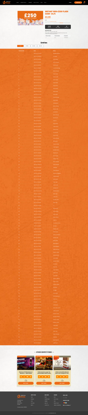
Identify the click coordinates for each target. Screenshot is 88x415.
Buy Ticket (25, 383)
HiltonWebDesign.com (52, 413)
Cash (32, 397)
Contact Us (47, 405)
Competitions (23, 2)
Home (17, 2)
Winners (30, 2)
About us (46, 403)
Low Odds (32, 403)
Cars (32, 401)
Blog (45, 2)
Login (70, 2)
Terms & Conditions (57, 405)
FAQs (41, 2)
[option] (30, 18)
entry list (61, 22)
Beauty (32, 405)
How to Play (36, 2)
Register (78, 2)
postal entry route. (53, 21)
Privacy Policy (56, 403)
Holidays (32, 399)
